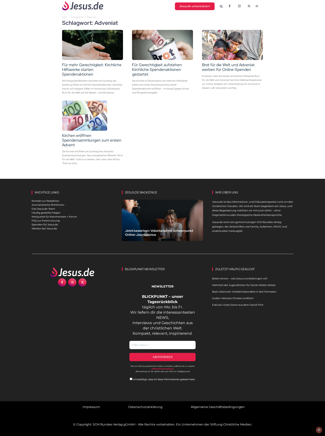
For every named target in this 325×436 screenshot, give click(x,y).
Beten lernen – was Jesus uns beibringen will (239, 278)
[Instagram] (239, 6)
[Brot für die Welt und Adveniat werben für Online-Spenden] (232, 45)
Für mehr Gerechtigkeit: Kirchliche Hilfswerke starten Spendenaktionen (91, 69)
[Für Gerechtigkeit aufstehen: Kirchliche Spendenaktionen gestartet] (162, 45)
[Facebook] (230, 6)
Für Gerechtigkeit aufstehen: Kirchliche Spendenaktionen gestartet (157, 69)
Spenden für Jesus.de (45, 224)
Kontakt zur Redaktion (45, 200)
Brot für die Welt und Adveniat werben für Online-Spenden (228, 67)
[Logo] (72, 272)
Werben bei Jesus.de (44, 228)
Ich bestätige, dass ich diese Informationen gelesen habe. (163, 379)
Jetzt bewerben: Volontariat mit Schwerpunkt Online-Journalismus (159, 233)
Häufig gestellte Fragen (46, 212)
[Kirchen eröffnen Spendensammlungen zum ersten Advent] (92, 116)
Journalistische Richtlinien (48, 204)
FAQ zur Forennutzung (46, 220)
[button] (221, 6)
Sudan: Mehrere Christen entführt (232, 298)
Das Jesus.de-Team (43, 208)
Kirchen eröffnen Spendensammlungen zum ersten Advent (91, 140)
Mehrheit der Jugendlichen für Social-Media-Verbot (244, 285)
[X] (249, 6)
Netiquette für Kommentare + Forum (54, 216)
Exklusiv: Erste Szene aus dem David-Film (237, 304)
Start (64, 17)
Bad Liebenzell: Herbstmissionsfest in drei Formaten (244, 291)
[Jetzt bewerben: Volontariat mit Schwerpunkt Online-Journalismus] (162, 225)
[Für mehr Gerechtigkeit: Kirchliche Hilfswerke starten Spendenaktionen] (92, 45)
